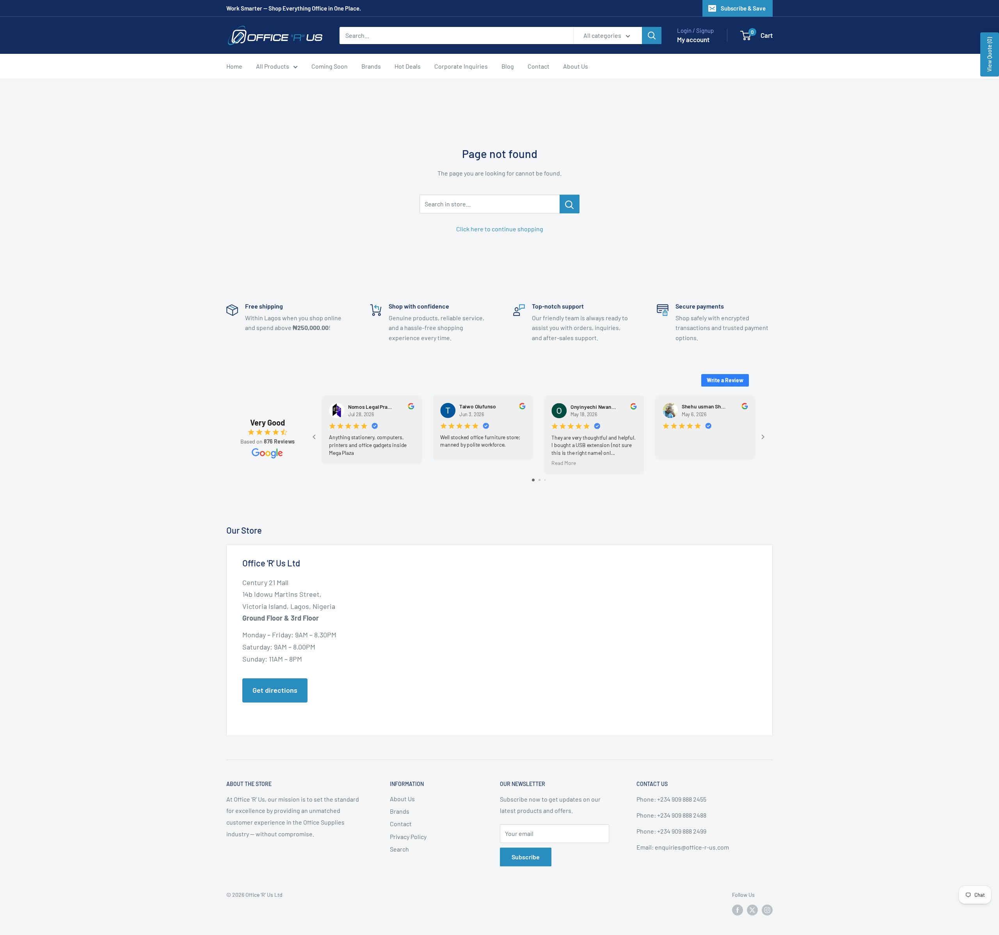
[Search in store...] (569, 204)
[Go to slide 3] (545, 480)
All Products (272, 66)
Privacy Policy (408, 836)
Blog (507, 66)
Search (399, 849)
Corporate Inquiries (461, 66)
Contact (538, 66)
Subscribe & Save (743, 8)
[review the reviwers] (411, 407)
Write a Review (725, 380)
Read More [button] (563, 463)
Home (234, 66)
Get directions (274, 690)
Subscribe (526, 856)
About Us (575, 66)
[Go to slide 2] (539, 480)
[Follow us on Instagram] (767, 910)
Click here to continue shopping (499, 228)
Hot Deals (408, 66)
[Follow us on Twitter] (752, 910)
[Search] (651, 35)
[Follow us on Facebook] (737, 910)
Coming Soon (329, 66)
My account (693, 39)
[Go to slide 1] (533, 480)
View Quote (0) (989, 54)
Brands (371, 66)
